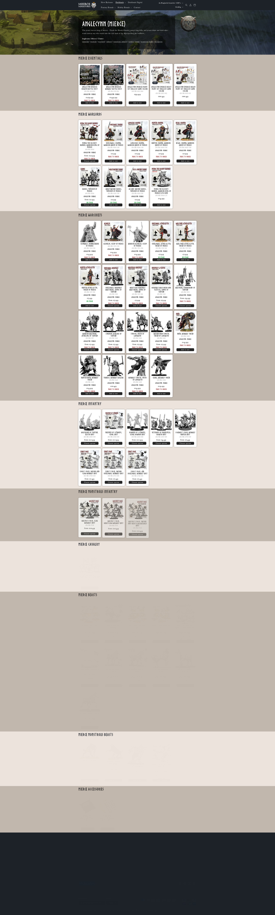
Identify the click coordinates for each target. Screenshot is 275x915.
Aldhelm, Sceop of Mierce (114, 244)
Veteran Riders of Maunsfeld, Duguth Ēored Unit (90, 575)
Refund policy (120, 908)
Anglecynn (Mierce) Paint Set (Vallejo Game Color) (138, 88)
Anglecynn (87, 94)
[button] (120, 2)
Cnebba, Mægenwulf (89, 758)
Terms (80, 874)
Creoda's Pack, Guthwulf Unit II (161, 763)
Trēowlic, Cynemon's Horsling (185, 668)
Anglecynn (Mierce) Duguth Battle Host (90, 88)
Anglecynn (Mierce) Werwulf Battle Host (113, 88)
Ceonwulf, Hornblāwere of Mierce (89, 245)
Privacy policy (130, 908)
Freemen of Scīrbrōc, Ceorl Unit (113, 433)
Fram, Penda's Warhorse (89, 667)
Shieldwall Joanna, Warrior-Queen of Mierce (113, 144)
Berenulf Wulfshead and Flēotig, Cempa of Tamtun (161, 290)
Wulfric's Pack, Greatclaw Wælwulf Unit (113, 521)
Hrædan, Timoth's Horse (89, 711)
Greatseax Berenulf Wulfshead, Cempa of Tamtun (137, 290)
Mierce (94, 94)
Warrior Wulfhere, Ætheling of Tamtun (90, 335)
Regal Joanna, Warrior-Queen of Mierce (185, 144)
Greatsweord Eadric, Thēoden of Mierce (113, 190)
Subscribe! (81, 844)
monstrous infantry (120, 42)
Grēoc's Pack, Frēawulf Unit (161, 624)
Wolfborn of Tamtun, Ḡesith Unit (89, 433)
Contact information (152, 908)
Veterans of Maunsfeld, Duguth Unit (161, 433)
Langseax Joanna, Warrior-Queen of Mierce (137, 144)
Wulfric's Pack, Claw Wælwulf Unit (90, 521)
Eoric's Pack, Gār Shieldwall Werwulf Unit (137, 472)
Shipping (81, 863)
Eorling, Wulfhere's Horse (161, 668)
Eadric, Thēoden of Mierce (89, 190)
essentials (85, 42)
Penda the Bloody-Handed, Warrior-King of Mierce (89, 145)
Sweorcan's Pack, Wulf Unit (90, 624)
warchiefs (101, 42)
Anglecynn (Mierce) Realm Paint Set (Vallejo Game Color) (185, 89)
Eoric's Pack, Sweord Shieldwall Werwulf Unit (114, 472)
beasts (137, 42)
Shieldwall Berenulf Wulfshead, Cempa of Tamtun (113, 290)
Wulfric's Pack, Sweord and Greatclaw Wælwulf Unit (137, 522)
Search (80, 859)
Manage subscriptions (151, 910)
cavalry (131, 42)
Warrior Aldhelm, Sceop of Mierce (137, 245)
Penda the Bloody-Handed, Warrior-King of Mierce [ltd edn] (161, 191)
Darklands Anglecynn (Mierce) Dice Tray (87, 816)
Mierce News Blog (84, 855)
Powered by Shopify (99, 908)
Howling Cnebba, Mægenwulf (113, 760)
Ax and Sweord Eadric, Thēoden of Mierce (137, 190)
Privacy (80, 870)
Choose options (89, 161)
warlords (93, 42)
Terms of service (140, 908)
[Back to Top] (271, 911)
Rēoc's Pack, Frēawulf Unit (137, 624)
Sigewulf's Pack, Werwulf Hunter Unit (185, 433)
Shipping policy (111, 908)
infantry (109, 42)
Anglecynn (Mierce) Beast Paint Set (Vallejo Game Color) (161, 89)
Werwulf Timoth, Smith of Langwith (137, 379)
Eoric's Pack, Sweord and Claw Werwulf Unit (90, 472)
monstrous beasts (147, 42)
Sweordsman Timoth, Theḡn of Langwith (161, 335)
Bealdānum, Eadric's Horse (113, 668)
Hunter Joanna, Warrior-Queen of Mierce (161, 144)
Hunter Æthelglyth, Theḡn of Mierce (90, 289)
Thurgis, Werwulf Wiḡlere (114, 378)
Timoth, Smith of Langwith (137, 335)
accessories (159, 42)
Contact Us (82, 847)
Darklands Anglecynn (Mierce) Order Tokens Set (107, 816)
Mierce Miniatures (88, 908)
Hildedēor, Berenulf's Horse (137, 668)
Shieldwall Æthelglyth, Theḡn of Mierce (161, 245)
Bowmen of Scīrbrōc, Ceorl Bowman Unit (137, 433)
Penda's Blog (82, 851)
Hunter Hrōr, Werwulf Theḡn (89, 379)
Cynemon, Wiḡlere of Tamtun (114, 335)
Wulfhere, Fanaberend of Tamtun (185, 289)
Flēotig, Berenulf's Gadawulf (113, 624)
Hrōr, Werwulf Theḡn (185, 334)
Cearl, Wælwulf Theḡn (161, 378)
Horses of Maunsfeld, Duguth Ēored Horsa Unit (185, 624)
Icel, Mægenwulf (137, 764)
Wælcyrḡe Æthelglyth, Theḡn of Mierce (185, 245)
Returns (81, 866)
